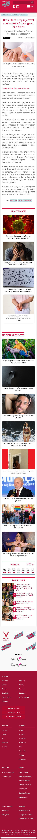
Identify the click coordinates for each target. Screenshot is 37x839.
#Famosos (22, 759)
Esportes (5, 701)
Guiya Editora (23, 772)
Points (21, 685)
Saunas (21, 689)
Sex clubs (22, 693)
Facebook (5, 810)
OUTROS (22, 806)
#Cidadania (22, 738)
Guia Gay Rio (23, 797)
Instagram (5, 815)
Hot (3, 738)
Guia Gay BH (23, 789)
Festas (4, 734)
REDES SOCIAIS (7, 806)
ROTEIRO (5, 676)
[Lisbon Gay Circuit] (19, 659)
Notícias (15, 14)
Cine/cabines (6, 697)
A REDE (21, 768)
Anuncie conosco (13, 708)
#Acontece (22, 743)
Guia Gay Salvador (25, 785)
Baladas (4, 685)
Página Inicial (5, 14)
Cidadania (5, 693)
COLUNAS (5, 768)
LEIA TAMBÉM (18, 211)
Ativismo (5, 743)
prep (11, 200)
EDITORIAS (22, 726)
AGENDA (22, 564)
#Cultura (21, 734)
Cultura (4, 730)
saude (20, 200)
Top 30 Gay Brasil (8, 772)
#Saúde (23, 14)
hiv (16, 200)
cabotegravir (27, 200)
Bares (4, 689)
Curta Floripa (6, 776)
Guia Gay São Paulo (25, 776)
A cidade (5, 681)
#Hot (20, 747)
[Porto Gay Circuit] (19, 665)
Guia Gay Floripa (24, 793)
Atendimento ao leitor (13, 716)
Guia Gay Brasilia (24, 781)
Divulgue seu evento (13, 712)
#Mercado (22, 751)
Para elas (22, 681)
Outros (4, 747)
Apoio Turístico (24, 697)
